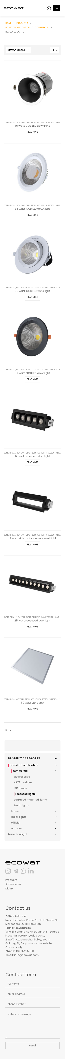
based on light (33, 617)
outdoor (16, 828)
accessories (22, 776)
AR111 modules (23, 782)
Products (11, 880)
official (26, 122)
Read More (32, 132)
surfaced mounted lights (30, 799)
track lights (21, 805)
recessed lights (39, 122)
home (18, 122)
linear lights (18, 817)
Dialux (9, 888)
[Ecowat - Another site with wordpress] (13, 8)
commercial (10, 122)
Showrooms (13, 884)
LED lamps (20, 788)
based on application (14, 617)
